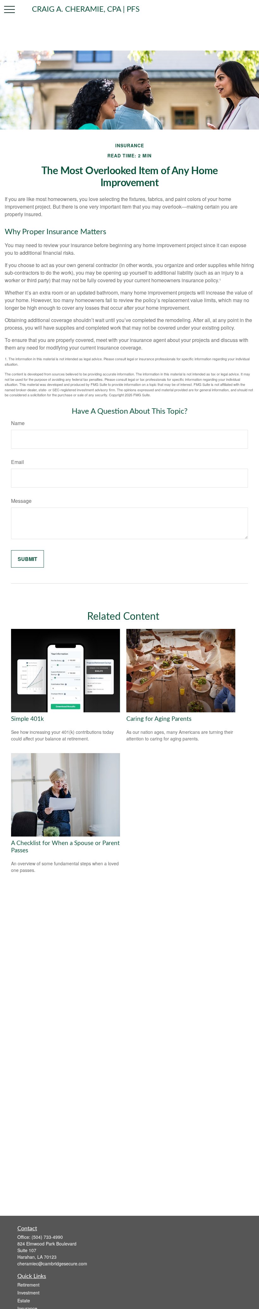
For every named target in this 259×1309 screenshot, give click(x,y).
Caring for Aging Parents (158, 719)
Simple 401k (27, 719)
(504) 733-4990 (47, 1237)
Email (17, 462)
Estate (23, 1300)
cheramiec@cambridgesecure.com (52, 1263)
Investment (28, 1292)
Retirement (28, 1285)
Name (18, 423)
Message (21, 500)
